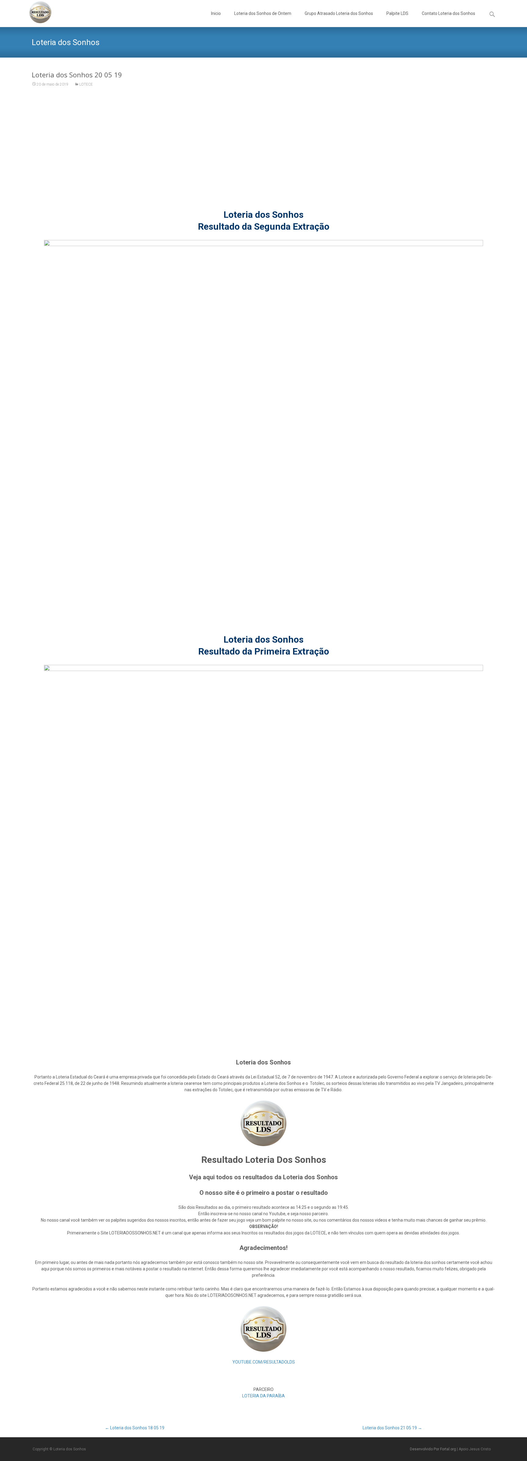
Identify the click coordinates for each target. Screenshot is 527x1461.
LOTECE (86, 84)
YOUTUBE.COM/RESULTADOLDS (263, 1362)
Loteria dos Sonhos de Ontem (262, 13)
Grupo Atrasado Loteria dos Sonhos (339, 13)
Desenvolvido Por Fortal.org (433, 1449)
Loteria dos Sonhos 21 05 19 (392, 1427)
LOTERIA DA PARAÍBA (263, 1395)
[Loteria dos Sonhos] (35, 12)
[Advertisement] (263, 152)
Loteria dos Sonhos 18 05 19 (134, 1427)
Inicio (216, 13)
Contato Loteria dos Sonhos (448, 13)
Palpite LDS (397, 13)
